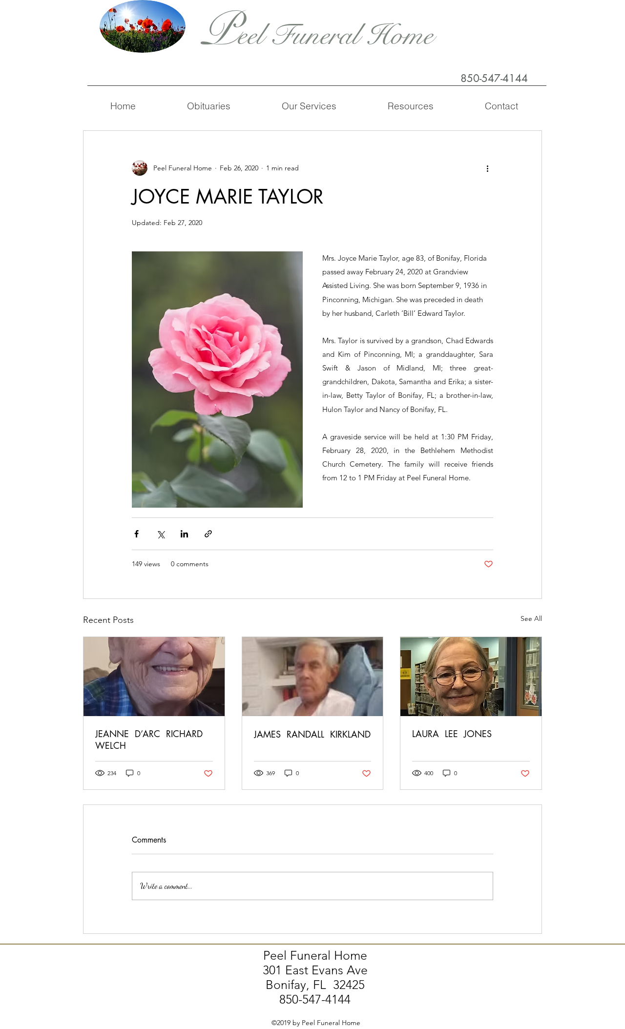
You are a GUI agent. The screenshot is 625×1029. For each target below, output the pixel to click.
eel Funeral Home (335, 35)
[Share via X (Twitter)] (160, 533)
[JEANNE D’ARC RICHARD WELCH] (154, 676)
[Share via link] (208, 533)
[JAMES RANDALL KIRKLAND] (312, 676)
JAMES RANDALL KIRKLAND (312, 734)
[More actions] (487, 168)
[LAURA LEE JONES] (471, 676)
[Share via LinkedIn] (184, 533)
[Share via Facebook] (136, 533)
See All (531, 618)
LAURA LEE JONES (452, 734)
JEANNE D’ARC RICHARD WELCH (150, 739)
